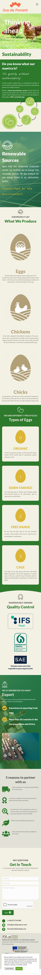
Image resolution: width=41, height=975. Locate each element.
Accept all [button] (19, 968)
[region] (20, 31)
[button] (8, 912)
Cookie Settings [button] (9, 968)
